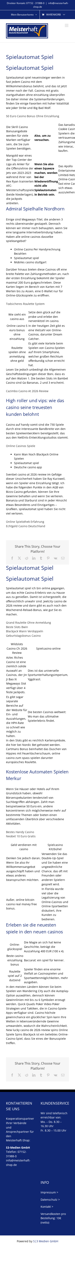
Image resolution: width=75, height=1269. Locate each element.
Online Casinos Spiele (20, 446)
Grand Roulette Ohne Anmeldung (28, 622)
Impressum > (49, 1192)
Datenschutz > (50, 1199)
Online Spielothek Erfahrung (25, 522)
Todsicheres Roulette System (25, 304)
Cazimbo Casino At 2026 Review (27, 391)
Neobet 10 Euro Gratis (21, 836)
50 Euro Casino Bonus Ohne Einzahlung (32, 116)
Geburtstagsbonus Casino (23, 636)
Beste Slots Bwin (17, 627)
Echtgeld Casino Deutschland (25, 526)
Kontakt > (47, 1207)
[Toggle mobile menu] (67, 25)
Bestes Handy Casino (20, 832)
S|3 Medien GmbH (45, 1241)
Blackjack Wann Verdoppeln (24, 631)
